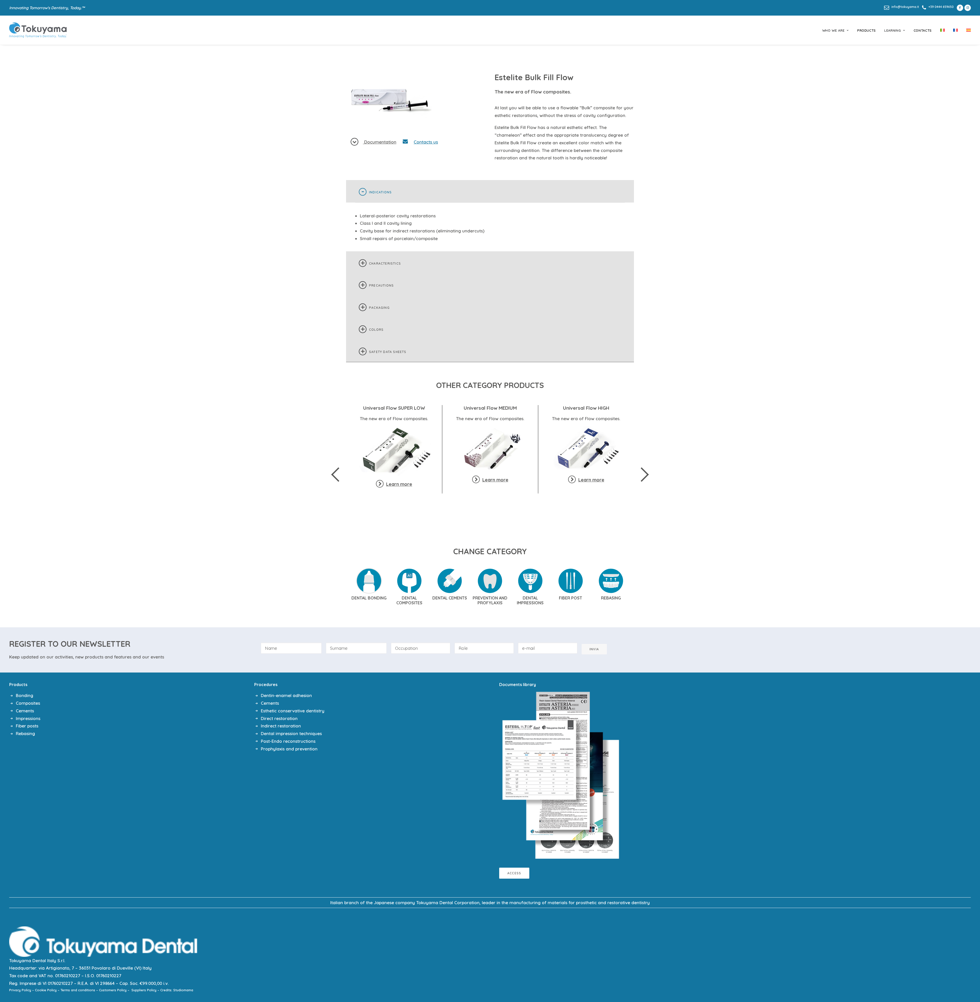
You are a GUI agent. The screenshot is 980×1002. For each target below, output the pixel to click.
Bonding (24, 695)
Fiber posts (27, 725)
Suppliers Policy (143, 990)
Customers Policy (113, 990)
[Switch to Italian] (942, 30)
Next (641, 474)
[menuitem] (901, 6)
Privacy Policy (20, 990)
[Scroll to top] (969, 981)
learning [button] (892, 30)
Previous (338, 474)
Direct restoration (279, 718)
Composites (28, 703)
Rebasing (25, 733)
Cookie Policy (46, 990)
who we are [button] (833, 30)
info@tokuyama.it (905, 7)
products (866, 30)
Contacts (923, 30)
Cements (25, 710)
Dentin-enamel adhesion (286, 695)
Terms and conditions (77, 990)
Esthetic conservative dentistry (292, 710)
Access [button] (514, 873)
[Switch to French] (955, 30)
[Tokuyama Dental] (38, 30)
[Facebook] (959, 8)
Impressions (28, 718)
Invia (594, 649)
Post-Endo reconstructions (288, 741)
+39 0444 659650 (941, 7)
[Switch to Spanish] (967, 30)
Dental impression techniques (291, 733)
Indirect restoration (281, 725)
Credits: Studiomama (176, 990)
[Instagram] (967, 8)
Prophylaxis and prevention (289, 748)
